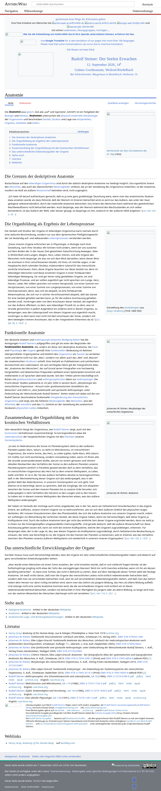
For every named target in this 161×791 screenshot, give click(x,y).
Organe (31, 350)
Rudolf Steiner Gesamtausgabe (118, 705)
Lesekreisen (69, 30)
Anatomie (14, 613)
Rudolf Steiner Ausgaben (40, 718)
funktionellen (58, 350)
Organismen (16, 119)
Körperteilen (84, 119)
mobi (11, 679)
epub (20, 679)
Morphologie (90, 115)
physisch (65, 115)
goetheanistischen (27, 379)
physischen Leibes (26, 407)
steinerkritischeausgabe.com (39, 715)
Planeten (70, 436)
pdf (132, 676)
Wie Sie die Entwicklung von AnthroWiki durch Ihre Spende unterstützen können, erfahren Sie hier (78, 34)
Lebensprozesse (14, 436)
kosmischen (11, 433)
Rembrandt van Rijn (117, 150)
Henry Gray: (31, 742)
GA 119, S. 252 (105, 593)
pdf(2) (139, 676)
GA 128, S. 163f (138, 538)
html (148, 676)
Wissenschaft (43, 190)
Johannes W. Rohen (19, 636)
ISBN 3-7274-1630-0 (96, 690)
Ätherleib (10, 404)
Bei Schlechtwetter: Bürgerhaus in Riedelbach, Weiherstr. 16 (104, 74)
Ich (42, 404)
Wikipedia (65, 609)
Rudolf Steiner (61, 429)
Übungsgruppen (86, 30)
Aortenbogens (132, 307)
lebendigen (35, 183)
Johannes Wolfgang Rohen (65, 339)
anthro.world (109, 22)
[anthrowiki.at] (60, 22)
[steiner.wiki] (74, 26)
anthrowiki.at (76, 22)
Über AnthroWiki (30, 786)
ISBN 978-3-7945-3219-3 (78, 672)
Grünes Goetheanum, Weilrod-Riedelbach (104, 70)
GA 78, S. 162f (15, 323)
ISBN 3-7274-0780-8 (118, 676)
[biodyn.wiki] (124, 22)
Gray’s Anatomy (115, 310)
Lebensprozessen (59, 238)
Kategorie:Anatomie (20, 609)
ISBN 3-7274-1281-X (81, 697)
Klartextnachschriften (75, 718)
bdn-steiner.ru (73, 710)
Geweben (21, 122)
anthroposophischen (53, 379)
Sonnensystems (13, 440)
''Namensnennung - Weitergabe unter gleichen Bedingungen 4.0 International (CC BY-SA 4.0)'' (102, 771)
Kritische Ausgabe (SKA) (105, 713)
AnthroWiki (16, 3)
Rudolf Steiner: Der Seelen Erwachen (104, 58)
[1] (149, 658)
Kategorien (11, 756)
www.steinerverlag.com (95, 707)
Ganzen (81, 354)
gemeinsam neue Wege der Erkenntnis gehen (80, 19)
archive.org (112, 633)
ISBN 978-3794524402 (128, 643)
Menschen (15, 186)
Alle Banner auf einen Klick (80, 49)
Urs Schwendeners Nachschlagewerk (63, 723)
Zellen (35, 122)
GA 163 (72, 690)
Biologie (9, 115)
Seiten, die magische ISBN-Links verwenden (56, 756)
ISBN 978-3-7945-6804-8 (119, 658)
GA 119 (66, 683)
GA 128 (57, 697)
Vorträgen (101, 30)
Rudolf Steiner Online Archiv (115, 710)
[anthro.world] (93, 22)
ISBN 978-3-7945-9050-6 (114, 672)
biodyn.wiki (139, 22)
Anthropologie (85, 379)
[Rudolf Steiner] (13, 713)
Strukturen (31, 361)
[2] (144, 672)
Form (95, 346)
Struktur (56, 119)
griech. (30, 111)
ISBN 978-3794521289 (130, 636)
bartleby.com (68, 742)
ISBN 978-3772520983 (69, 651)
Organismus (49, 183)
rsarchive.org (57, 679)
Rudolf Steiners (27, 343)
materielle (77, 115)
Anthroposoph (42, 339)
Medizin (23, 115)
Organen (10, 122)
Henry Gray (15, 633)
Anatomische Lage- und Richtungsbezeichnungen (36, 616)
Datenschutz (11, 786)
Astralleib (26, 404)
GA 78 (94, 676)
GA (134, 705)
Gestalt (47, 119)
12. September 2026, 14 (104, 65)
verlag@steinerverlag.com (66, 707)
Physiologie (16, 350)
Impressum (48, 786)
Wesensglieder (62, 186)
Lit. (144, 210)
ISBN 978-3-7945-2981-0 (79, 658)
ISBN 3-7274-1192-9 (91, 683)
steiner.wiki (88, 26)
